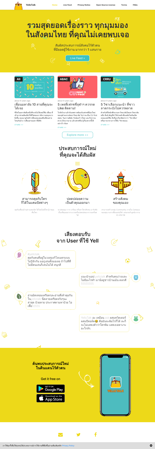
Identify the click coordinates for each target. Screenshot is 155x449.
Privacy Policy (68, 445)
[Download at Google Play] (50, 389)
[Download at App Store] (50, 398)
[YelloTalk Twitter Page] (78, 434)
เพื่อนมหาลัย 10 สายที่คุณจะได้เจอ (34, 106)
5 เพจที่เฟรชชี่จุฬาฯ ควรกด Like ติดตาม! (76, 106)
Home (54, 5)
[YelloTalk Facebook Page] (95, 434)
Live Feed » (77, 58)
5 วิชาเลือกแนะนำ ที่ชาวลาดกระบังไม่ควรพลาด (118, 106)
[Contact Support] (60, 434)
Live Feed (67, 5)
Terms (124, 5)
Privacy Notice (84, 5)
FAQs (135, 5)
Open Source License (105, 5)
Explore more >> (77, 134)
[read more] (34, 87)
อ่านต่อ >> (19, 124)
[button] (54, 5)
